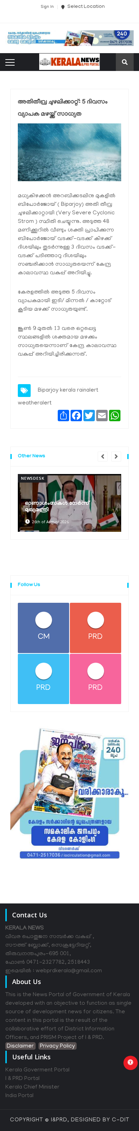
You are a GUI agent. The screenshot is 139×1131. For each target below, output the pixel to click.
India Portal (19, 1096)
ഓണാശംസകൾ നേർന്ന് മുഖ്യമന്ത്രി (57, 506)
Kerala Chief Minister (32, 1087)
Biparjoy (48, 390)
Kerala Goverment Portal (37, 1070)
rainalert (87, 390)
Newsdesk (32, 478)
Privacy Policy (57, 1046)
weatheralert (35, 403)
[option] (69, 503)
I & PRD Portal (22, 1079)
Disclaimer (20, 1046)
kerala (68, 390)
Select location (85, 7)
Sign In (47, 7)
